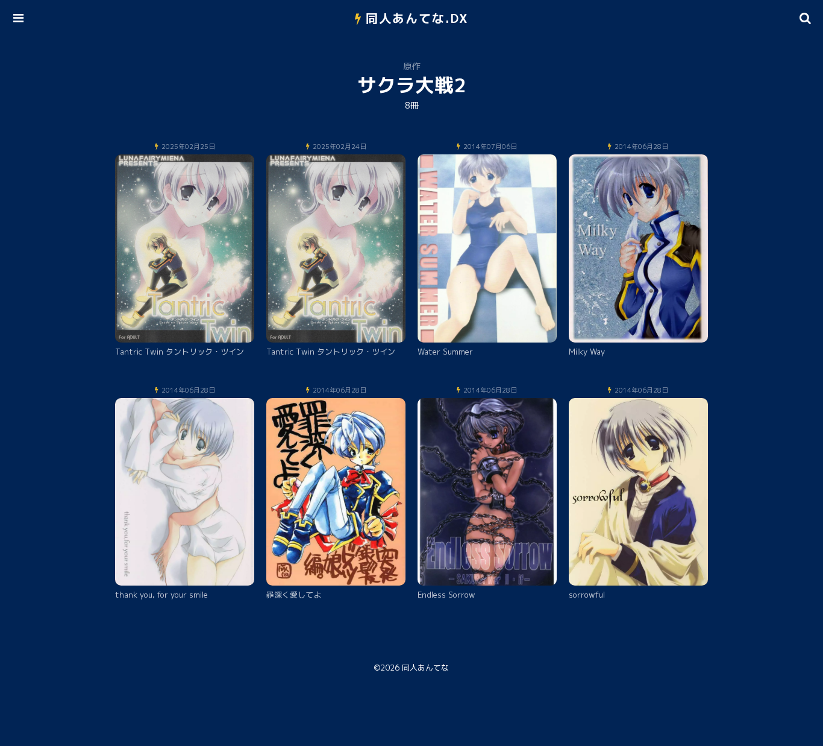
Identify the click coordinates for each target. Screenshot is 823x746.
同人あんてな (425, 667)
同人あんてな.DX (417, 18)
